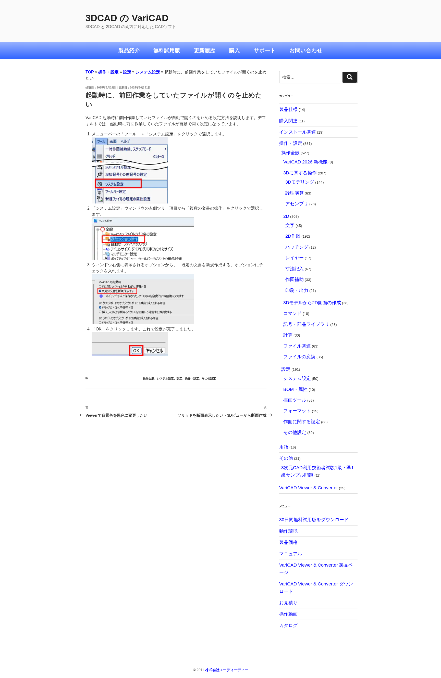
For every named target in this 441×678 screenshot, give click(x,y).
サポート (265, 50)
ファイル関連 (297, 346)
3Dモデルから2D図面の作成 (312, 302)
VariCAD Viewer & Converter (308, 487)
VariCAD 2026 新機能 (305, 161)
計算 (287, 335)
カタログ (288, 625)
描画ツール (294, 400)
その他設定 (209, 378)
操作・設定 (108, 72)
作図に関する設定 (301, 421)
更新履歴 (204, 50)
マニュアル (290, 553)
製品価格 (288, 542)
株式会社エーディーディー (226, 670)
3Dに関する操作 (300, 172)
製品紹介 (129, 50)
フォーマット (297, 410)
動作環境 (288, 531)
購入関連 (288, 120)
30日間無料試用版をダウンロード (314, 519)
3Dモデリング (299, 182)
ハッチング (296, 247)
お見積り (288, 602)
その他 (286, 458)
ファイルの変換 (299, 356)
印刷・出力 (296, 290)
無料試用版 (166, 50)
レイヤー (294, 257)
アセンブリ (296, 203)
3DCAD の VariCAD (126, 18)
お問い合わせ (306, 50)
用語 (283, 447)
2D (286, 216)
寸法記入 (294, 268)
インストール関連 (297, 132)
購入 (234, 50)
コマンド (292, 313)
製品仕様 (288, 109)
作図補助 (294, 279)
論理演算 (294, 193)
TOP (89, 72)
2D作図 (292, 236)
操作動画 (288, 614)
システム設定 (148, 72)
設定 (127, 72)
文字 (290, 225)
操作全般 (148, 378)
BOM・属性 (295, 389)
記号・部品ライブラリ (306, 324)
